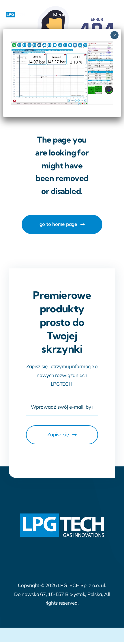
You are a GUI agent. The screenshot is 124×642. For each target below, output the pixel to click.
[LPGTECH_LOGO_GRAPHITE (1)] (15, 14)
